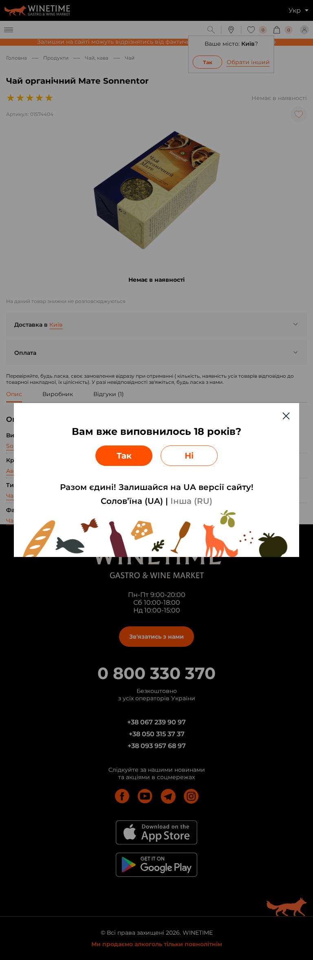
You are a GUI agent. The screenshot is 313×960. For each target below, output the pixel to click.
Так (124, 456)
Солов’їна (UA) (132, 501)
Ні (189, 456)
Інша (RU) (191, 501)
